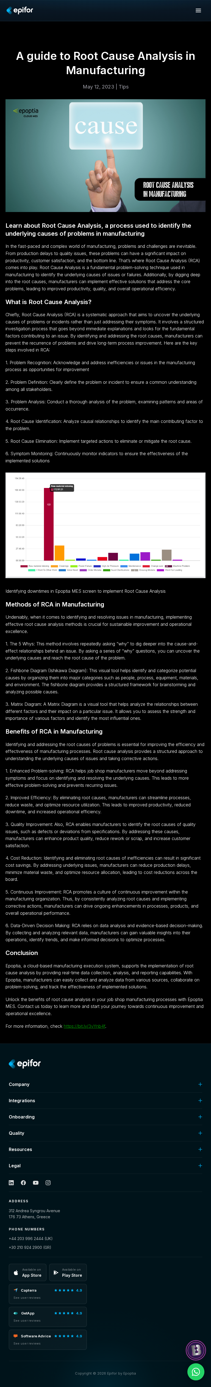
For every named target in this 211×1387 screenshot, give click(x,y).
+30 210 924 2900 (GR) (30, 1247)
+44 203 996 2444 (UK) (31, 1238)
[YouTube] (35, 1182)
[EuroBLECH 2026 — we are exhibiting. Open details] (195, 1350)
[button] (198, 10)
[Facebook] (23, 1182)
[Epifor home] (20, 10)
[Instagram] (48, 1182)
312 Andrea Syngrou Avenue (34, 1213)
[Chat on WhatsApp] (195, 1371)
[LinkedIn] (11, 1182)
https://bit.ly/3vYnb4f (84, 1026)
